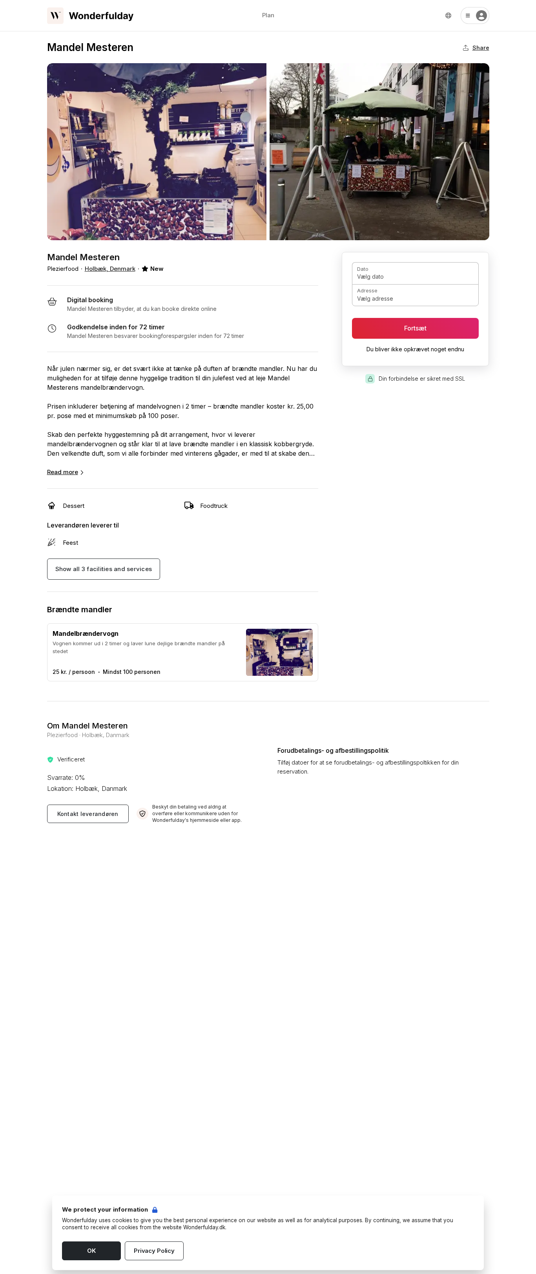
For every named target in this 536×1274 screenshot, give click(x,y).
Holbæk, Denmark (110, 268)
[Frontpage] (90, 15)
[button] (475, 15)
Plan (268, 15)
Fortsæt (415, 328)
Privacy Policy (154, 1250)
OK (91, 1250)
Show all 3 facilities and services (103, 569)
